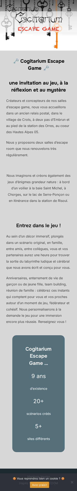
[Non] (72, 482)
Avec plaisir (39, 484)
